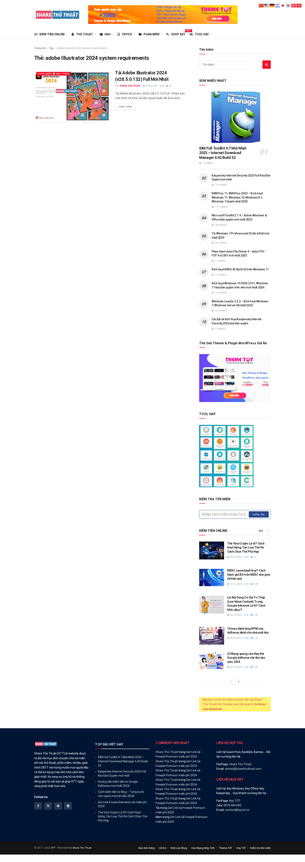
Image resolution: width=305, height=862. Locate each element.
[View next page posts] (238, 682)
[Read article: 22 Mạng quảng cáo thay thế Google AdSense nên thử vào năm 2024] (211, 661)
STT (53, 847)
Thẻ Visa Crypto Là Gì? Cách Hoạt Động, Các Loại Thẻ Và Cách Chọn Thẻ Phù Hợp (245, 547)
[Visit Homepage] (57, 14)
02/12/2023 (235, 667)
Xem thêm (127, 106)
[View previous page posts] (231, 682)
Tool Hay (202, 34)
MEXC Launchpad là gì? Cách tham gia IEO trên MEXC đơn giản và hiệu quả (248, 574)
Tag (51, 48)
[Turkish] (293, 5)
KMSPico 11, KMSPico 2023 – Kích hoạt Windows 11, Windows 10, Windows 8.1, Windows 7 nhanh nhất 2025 (237, 197)
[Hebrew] (277, 5)
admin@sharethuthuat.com (243, 768)
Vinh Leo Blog (178, 848)
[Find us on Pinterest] (58, 806)
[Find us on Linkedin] (68, 806)
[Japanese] (283, 5)
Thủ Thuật (84, 34)
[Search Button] (266, 64)
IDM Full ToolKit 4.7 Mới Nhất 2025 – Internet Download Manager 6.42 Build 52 (222, 153)
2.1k (255, 615)
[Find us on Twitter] (48, 806)
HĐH (108, 34)
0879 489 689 (232, 805)
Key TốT (241, 848)
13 (254, 557)
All (261, 530)
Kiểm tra (259, 514)
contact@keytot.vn (237, 810)
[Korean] (288, 5)
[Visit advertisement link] (163, 14)
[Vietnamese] (299, 5)
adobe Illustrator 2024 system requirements (82, 48)
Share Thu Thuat (82, 847)
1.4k (255, 584)
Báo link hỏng (146, 848)
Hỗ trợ (162, 848)
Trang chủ (40, 48)
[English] (267, 5)
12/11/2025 (235, 584)
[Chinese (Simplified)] (261, 5)
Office (127, 34)
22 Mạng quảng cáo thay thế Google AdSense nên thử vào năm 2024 (246, 657)
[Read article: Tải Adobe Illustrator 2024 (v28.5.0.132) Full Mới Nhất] (71, 96)
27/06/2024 (151, 86)
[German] (272, 5)
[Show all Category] (268, 531)
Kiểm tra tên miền (260, 848)
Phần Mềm (151, 34)
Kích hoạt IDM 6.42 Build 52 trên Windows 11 (240, 269)
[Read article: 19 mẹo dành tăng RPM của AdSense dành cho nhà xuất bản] (211, 636)
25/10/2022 (235, 615)
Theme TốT (225, 848)
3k (170, 86)
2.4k (255, 667)
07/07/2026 (235, 557)
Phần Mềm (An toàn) (54, 73)
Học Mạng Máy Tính (203, 848)
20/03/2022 (235, 638)
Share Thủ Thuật (130, 86)
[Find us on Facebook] (38, 806)
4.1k (255, 638)
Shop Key (178, 33)
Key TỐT (234, 800)
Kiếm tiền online (52, 34)
